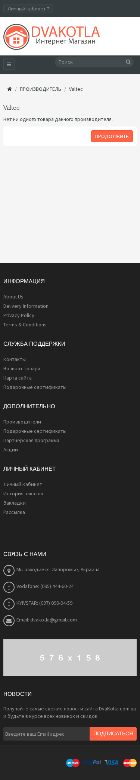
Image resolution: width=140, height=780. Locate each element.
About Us (13, 296)
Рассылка (14, 512)
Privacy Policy (18, 315)
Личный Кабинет (22, 484)
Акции (10, 449)
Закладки (14, 502)
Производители (22, 421)
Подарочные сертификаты (34, 387)
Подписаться (113, 734)
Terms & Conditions (25, 324)
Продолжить (112, 136)
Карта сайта (17, 377)
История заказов (23, 493)
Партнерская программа (31, 440)
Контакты (14, 359)
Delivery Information (26, 306)
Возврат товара (21, 368)
